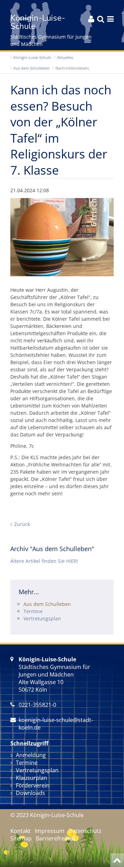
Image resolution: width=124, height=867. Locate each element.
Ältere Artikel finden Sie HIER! (44, 561)
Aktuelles (65, 57)
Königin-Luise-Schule (32, 57)
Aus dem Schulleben (31, 68)
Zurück (22, 524)
